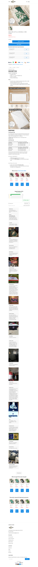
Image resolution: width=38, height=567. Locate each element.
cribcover (21, 64)
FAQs (9, 549)
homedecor (18, 64)
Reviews (9, 552)
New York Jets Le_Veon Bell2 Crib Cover (11, 485)
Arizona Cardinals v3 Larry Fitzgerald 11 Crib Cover (22, 179)
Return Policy (10, 541)
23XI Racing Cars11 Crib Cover (27, 179)
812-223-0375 (10, 531)
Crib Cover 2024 (22, 170)
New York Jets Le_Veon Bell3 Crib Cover (16, 485)
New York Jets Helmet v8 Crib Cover (27, 485)
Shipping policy (10, 540)
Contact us (10, 547)
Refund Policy (10, 543)
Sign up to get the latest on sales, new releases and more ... (18, 557)
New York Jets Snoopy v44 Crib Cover (22, 485)
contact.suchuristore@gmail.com (13, 532)
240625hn (14, 64)
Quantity (9, 39)
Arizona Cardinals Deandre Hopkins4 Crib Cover (16, 179)
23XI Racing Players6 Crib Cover (11, 179)
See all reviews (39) (19, 192)
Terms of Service (11, 538)
